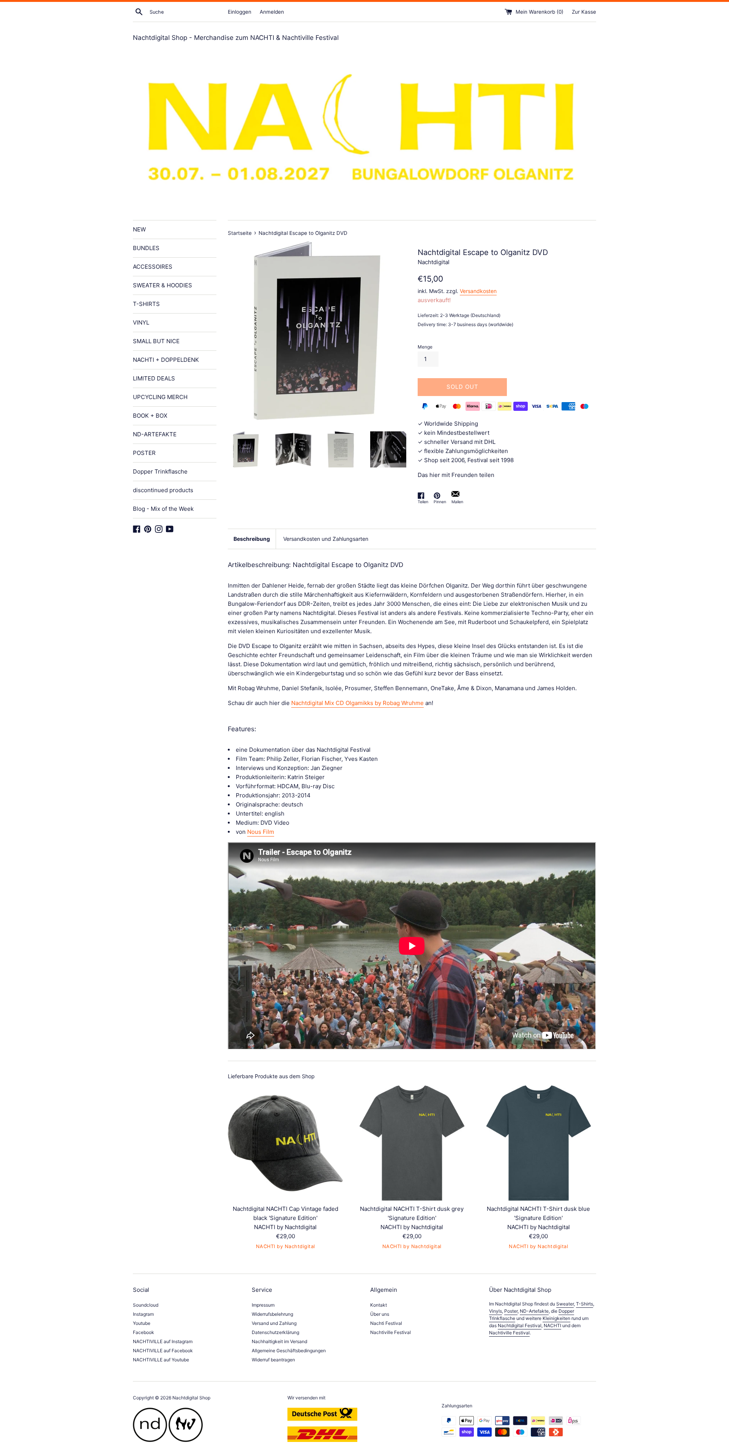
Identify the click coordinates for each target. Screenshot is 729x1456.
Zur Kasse (584, 12)
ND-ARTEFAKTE (155, 434)
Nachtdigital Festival (519, 1325)
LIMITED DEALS (154, 378)
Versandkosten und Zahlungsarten (325, 539)
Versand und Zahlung (274, 1323)
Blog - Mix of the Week (163, 508)
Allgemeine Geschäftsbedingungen (289, 1350)
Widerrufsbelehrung (272, 1314)
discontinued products (163, 490)
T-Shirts (584, 1304)
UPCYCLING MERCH (160, 397)
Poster (511, 1311)
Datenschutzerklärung (275, 1332)
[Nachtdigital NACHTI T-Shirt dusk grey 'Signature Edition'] (411, 1143)
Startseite (240, 233)
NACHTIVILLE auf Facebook (163, 1350)
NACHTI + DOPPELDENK (166, 359)
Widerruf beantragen (273, 1360)
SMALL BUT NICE (156, 341)
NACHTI (552, 1325)
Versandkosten (478, 291)
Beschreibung (252, 539)
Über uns (379, 1314)
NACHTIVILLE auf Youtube (161, 1360)
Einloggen (239, 12)
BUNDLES (146, 248)
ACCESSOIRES (152, 266)
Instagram (143, 1314)
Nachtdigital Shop (191, 1398)
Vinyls (495, 1311)
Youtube (141, 1323)
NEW (139, 229)
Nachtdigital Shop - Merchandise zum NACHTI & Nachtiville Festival (236, 37)
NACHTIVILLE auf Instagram (163, 1341)
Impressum (263, 1305)
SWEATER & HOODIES (162, 285)
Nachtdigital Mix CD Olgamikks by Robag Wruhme (357, 703)
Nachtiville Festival (390, 1332)
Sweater (565, 1304)
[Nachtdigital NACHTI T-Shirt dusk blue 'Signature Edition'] (538, 1143)
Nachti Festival (386, 1323)
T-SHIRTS (146, 303)
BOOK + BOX (150, 415)
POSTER (144, 452)
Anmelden (272, 12)
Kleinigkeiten (556, 1318)
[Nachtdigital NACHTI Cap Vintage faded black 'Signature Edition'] (285, 1143)
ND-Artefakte (534, 1311)
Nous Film (260, 831)
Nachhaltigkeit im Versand (279, 1341)
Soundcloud (145, 1305)
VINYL (141, 322)
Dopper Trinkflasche (160, 471)
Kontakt (378, 1305)
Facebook (143, 1332)
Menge (425, 347)
